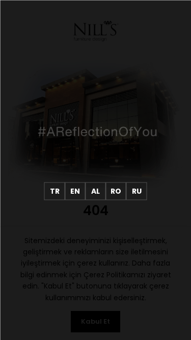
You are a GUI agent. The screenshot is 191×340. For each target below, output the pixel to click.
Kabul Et (95, 321)
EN (75, 191)
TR (55, 191)
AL (95, 191)
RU (137, 191)
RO (116, 191)
